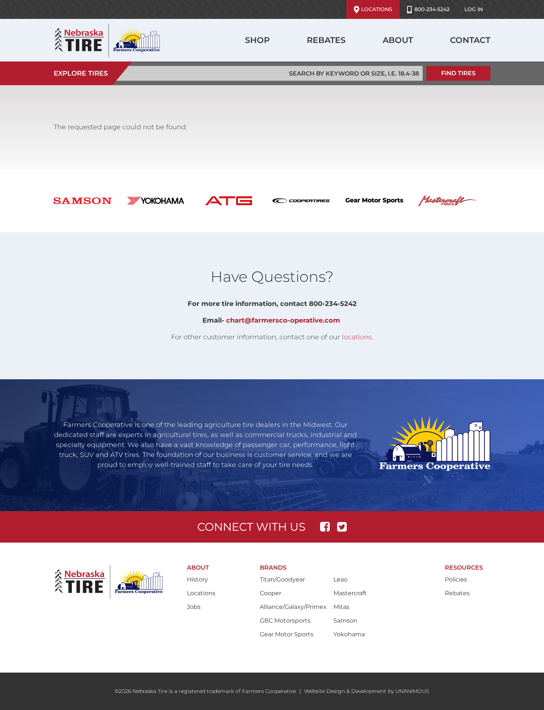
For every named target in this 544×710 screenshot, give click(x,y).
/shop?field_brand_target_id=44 (381, 200)
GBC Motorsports (285, 620)
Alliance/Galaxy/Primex (293, 606)
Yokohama (349, 634)
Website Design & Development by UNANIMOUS (366, 691)
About (398, 40)
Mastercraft (350, 593)
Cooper (270, 593)
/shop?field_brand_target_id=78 (235, 200)
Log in (473, 9)
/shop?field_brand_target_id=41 (308, 200)
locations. (357, 337)
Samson (345, 620)
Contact (470, 40)
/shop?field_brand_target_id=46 (454, 200)
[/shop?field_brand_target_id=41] (308, 200)
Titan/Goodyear (282, 579)
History (197, 579)
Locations (376, 9)
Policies (456, 579)
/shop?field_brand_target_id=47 (90, 200)
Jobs (194, 606)
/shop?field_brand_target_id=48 (163, 200)
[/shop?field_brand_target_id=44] (381, 200)
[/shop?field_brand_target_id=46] (454, 200)
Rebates (326, 40)
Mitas (341, 606)
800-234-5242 (432, 9)
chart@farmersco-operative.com (283, 320)
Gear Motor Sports (286, 634)
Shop (257, 40)
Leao (340, 579)
